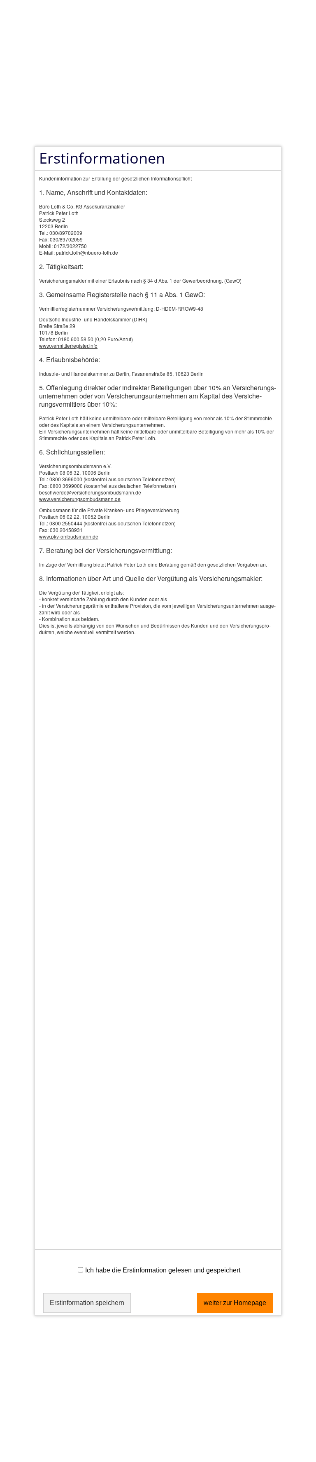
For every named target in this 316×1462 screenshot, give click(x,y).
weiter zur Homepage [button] (235, 1302)
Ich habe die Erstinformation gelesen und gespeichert (162, 1270)
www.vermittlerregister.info (68, 345)
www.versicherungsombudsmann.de (80, 498)
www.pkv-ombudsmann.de (68, 536)
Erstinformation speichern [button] (87, 1302)
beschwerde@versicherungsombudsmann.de (90, 492)
